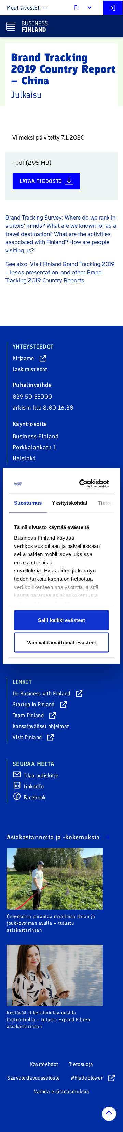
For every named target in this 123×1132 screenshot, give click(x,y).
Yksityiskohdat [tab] (69, 502)
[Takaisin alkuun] (109, 1114)
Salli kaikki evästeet (61, 620)
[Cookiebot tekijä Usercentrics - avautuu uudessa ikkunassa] (82, 483)
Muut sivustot (23, 7)
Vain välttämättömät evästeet (61, 642)
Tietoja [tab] (106, 502)
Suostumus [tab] (28, 502)
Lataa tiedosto (40, 181)
